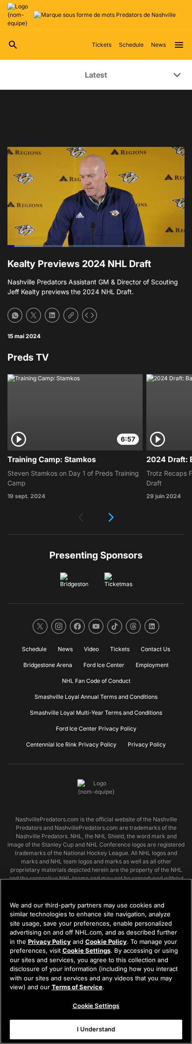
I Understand (96, 1029)
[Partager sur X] (33, 315)
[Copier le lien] (70, 315)
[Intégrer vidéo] (89, 315)
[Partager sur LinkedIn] (52, 315)
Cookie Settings (86, 950)
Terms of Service (77, 987)
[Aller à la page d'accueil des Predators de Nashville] (18, 15)
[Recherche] (13, 45)
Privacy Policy (49, 941)
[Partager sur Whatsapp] (14, 315)
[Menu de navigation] (179, 45)
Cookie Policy (106, 941)
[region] (96, 961)
